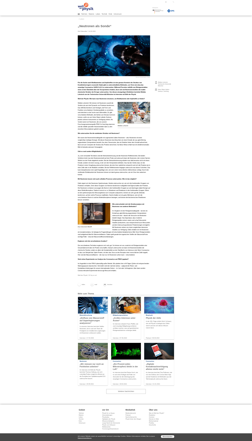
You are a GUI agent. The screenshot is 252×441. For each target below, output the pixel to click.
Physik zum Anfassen (108, 425)
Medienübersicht (131, 413)
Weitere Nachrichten (126, 391)
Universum (118, 14)
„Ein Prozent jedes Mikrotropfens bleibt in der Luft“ (125, 366)
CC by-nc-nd (93, 275)
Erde (110, 14)
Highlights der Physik (108, 419)
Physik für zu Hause (108, 413)
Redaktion (152, 415)
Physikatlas (105, 417)
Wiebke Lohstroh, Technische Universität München (164, 84)
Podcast (128, 415)
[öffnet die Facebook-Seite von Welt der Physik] (163, 2)
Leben (98, 14)
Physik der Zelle (153, 318)
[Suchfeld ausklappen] (173, 1)
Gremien (151, 417)
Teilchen (84, 14)
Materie (91, 14)
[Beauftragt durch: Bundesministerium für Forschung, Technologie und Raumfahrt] (158, 11)
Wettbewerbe (106, 427)
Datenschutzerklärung (84, 438)
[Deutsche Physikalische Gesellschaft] (169, 11)
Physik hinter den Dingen (133, 419)
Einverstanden (167, 436)
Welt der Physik (82, 275)
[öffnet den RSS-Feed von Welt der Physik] (168, 2)
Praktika (151, 423)
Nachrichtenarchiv (131, 417)
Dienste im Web (154, 419)
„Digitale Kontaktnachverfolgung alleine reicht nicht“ (157, 366)
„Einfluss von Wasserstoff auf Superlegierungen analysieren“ (92, 320)
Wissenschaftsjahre (108, 421)
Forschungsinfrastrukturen (110, 429)
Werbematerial (153, 421)
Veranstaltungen (107, 415)
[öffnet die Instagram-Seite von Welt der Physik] (166, 2)
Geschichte (152, 425)
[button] (81, 284)
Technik (104, 14)
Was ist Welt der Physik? (156, 413)
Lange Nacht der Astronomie (111, 423)
